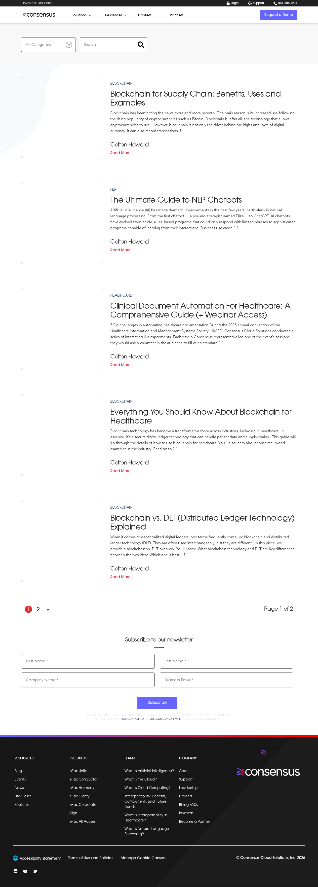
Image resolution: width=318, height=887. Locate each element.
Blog (18, 771)
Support (258, 3)
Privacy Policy (132, 719)
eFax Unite (78, 771)
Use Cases (23, 796)
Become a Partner (194, 822)
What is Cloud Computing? (147, 788)
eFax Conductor (83, 779)
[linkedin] (15, 871)
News (19, 788)
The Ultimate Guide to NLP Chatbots (175, 201)
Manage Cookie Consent (143, 858)
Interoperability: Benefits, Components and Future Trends (145, 802)
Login (234, 3)
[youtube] (25, 871)
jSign (73, 813)
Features (22, 805)
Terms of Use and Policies (90, 858)
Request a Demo (278, 15)
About (184, 771)
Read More (120, 153)
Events (20, 779)
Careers (185, 796)
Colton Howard (129, 145)
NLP (113, 190)
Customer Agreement (166, 719)
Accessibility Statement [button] (40, 859)
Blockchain (121, 402)
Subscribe (157, 703)
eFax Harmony (82, 788)
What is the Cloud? (140, 779)
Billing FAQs (188, 805)
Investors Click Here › (38, 3)
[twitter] (35, 871)
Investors (186, 813)
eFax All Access (82, 822)
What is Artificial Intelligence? (149, 771)
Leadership (188, 788)
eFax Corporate (83, 805)
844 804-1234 (287, 3)
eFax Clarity (80, 796)
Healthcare (121, 296)
